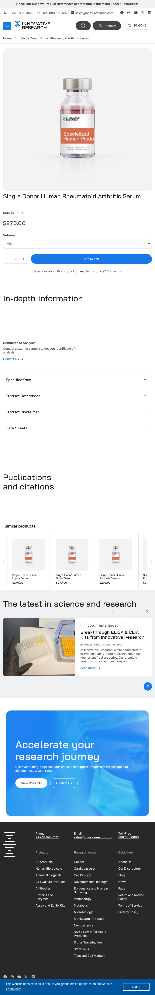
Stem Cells (81, 949)
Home (7, 38)
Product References (23, 395)
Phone (40, 833)
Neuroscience (83, 925)
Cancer (79, 862)
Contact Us (11, 359)
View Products (31, 783)
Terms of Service (130, 905)
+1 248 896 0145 (47, 837)
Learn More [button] (13, 989)
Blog (121, 875)
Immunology (82, 899)
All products (44, 862)
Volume (9, 235)
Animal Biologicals (48, 875)
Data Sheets (16, 428)
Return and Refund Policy (131, 897)
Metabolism (82, 905)
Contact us (114, 271)
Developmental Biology (90, 882)
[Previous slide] (112, 611)
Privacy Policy (128, 912)
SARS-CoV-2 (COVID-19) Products (91, 934)
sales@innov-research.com (94, 13)
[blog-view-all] (148, 686)
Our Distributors (129, 868)
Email (78, 833)
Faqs (121, 888)
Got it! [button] (136, 986)
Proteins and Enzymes (44, 897)
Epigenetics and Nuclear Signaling (91, 890)
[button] (7, 26)
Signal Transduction (88, 942)
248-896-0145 (22, 13)
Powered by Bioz (12, 207)
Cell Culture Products (50, 882)
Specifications (18, 379)
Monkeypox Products (89, 919)
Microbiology (83, 912)
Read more (88, 668)
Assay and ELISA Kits (50, 905)
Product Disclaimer (22, 412)
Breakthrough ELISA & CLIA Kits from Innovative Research (36, 621)
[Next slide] (146, 611)
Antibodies (43, 888)
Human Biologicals (49, 868)
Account (110, 26)
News (122, 882)
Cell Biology (82, 875)
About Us (124, 862)
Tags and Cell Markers (89, 955)
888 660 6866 (59, 13)
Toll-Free (124, 833)
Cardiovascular (84, 868)
